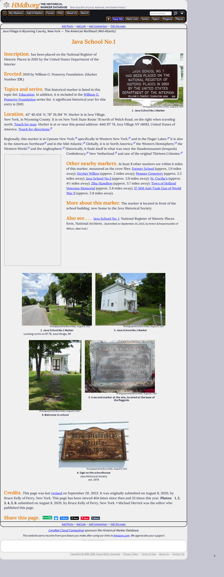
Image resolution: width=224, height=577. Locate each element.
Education (26, 94)
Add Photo (67, 26)
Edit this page (118, 26)
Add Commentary (98, 26)
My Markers (16, 13)
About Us (71, 13)
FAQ (60, 13)
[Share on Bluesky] (56, 518)
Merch (84, 13)
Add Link (81, 26)
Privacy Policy (130, 554)
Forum (50, 13)
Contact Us (178, 554)
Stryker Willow (88, 173)
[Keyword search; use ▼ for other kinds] (175, 13)
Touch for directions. (34, 129)
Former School (143, 168)
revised (56, 493)
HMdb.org (25, 5)
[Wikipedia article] (76, 139)
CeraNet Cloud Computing (66, 530)
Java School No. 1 (106, 218)
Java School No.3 (98, 178)
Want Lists (132, 19)
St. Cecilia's (159, 178)
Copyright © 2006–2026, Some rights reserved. (95, 554)
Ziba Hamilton (102, 183)
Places (179, 19)
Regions (167, 19)
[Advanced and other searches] (182, 13)
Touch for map (25, 124)
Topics (155, 19)
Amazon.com (122, 535)
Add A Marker (35, 13)
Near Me (118, 19)
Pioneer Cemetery (149, 173)
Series (145, 19)
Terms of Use (148, 554)
